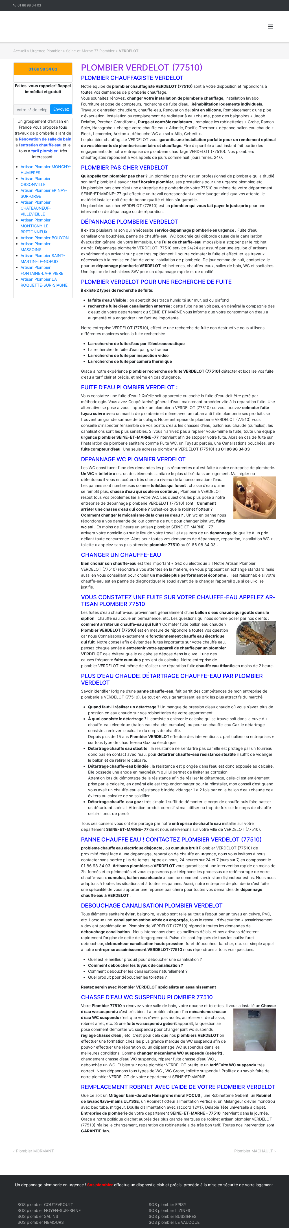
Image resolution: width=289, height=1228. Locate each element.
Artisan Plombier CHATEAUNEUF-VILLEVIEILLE (36, 208)
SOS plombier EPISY (167, 1204)
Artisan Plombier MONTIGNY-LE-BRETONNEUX (36, 226)
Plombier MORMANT (35, 1150)
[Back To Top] (275, 1214)
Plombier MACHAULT (253, 1150)
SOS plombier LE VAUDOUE (174, 1222)
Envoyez (61, 109)
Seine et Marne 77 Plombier (90, 51)
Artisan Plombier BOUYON (45, 237)
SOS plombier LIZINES (169, 1210)
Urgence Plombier (46, 51)
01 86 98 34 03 (29, 5)
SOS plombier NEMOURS (40, 1222)
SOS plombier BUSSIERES (172, 1216)
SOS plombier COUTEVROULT (45, 1204)
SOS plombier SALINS (37, 1216)
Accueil (19, 51)
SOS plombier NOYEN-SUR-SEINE (49, 1210)
